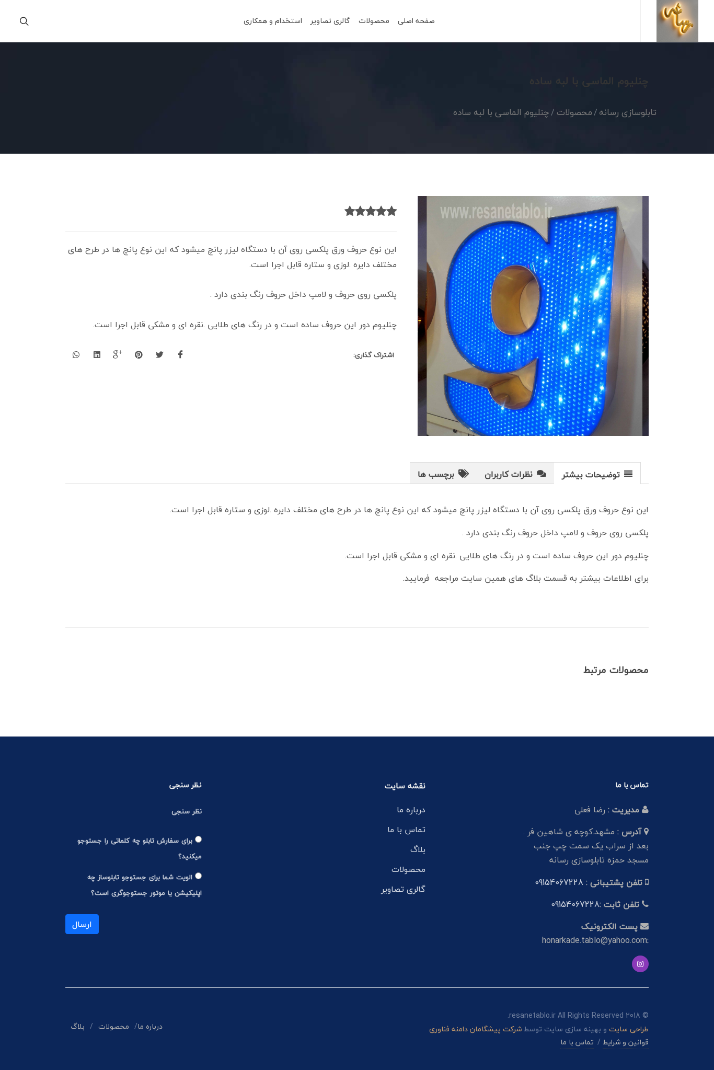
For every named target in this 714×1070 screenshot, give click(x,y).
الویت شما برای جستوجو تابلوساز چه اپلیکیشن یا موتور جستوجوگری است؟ (144, 885)
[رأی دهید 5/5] (349, 212)
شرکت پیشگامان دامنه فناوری (475, 1029)
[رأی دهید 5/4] (360, 212)
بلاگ (417, 849)
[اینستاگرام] (640, 964)
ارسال (82, 924)
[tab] (597, 473)
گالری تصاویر (403, 889)
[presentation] (597, 473)
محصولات (408, 869)
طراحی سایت (629, 1029)
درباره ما (411, 809)
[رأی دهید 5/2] (381, 212)
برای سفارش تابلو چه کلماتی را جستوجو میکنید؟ (139, 848)
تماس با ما (406, 829)
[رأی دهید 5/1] (391, 212)
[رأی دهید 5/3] (370, 212)
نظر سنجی (186, 811)
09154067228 (559, 882)
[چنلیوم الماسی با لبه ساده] (533, 316)
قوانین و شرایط (626, 1042)
